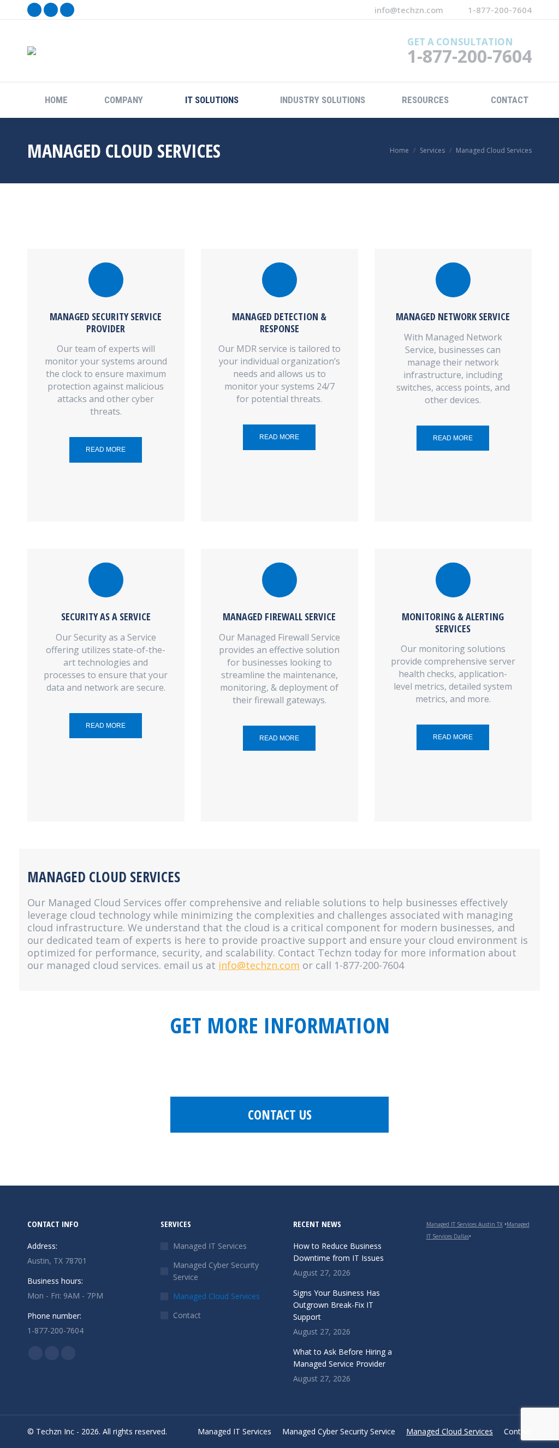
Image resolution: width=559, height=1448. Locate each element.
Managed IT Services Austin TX (464, 1224)
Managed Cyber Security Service (216, 1271)
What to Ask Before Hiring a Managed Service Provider (342, 1358)
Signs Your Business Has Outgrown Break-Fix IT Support (336, 1305)
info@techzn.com (408, 9)
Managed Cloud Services (216, 1296)
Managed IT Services (210, 1246)
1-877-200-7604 (500, 9)
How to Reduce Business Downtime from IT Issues (338, 1252)
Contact (187, 1315)
